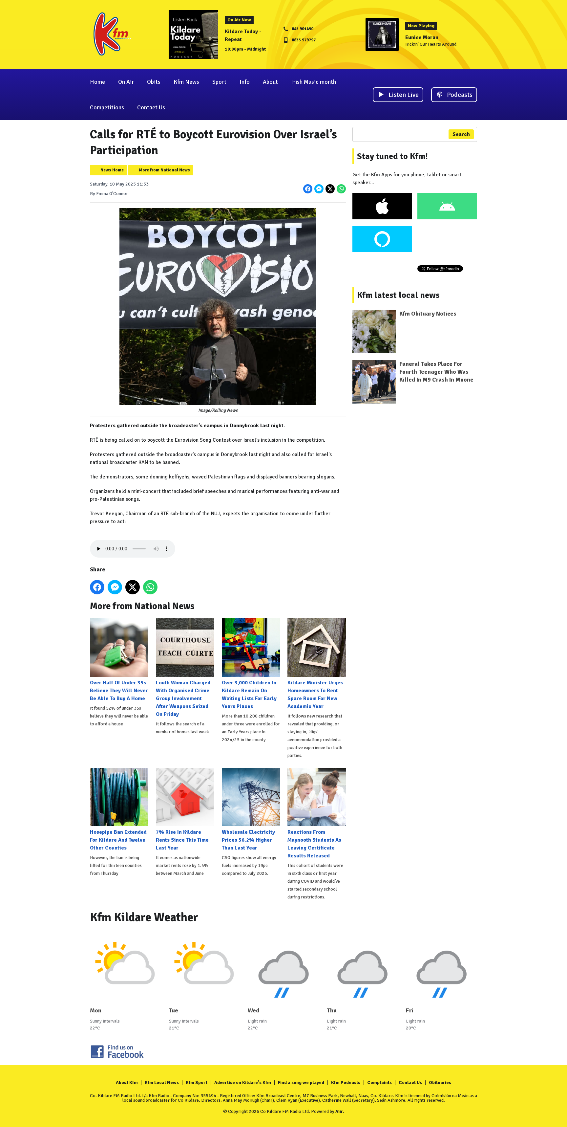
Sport (219, 81)
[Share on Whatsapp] (341, 188)
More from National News (164, 170)
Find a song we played (301, 1082)
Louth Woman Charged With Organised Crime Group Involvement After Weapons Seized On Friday (183, 698)
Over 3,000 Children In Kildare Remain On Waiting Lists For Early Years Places (249, 694)
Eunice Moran (421, 37)
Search (461, 134)
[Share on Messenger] (319, 188)
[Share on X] (330, 188)
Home (97, 81)
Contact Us (151, 107)
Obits (153, 81)
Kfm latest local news (398, 295)
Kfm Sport (196, 1082)
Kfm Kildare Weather (144, 917)
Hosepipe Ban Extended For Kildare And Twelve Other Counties (118, 840)
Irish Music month (313, 81)
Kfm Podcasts (345, 1082)
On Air (126, 81)
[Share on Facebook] (307, 188)
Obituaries (440, 1082)
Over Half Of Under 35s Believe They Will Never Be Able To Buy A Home (119, 690)
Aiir (339, 1111)
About (270, 81)
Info (245, 81)
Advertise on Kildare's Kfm (242, 1082)
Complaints (379, 1082)
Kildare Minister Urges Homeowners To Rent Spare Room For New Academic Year (315, 694)
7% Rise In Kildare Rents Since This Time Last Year (182, 840)
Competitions (107, 107)
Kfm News (186, 81)
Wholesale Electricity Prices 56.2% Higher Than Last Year (248, 840)
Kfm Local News (162, 1082)
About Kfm (127, 1082)
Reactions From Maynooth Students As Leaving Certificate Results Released (314, 844)
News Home (112, 170)
